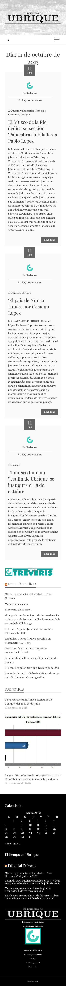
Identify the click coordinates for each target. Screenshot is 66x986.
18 (38, 829)
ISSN (26, 950)
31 (30, 837)
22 (14, 833)
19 (46, 829)
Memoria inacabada (16, 604)
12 (46, 825)
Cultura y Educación (22, 110)
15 (14, 829)
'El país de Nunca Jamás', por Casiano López (28, 306)
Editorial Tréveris (22, 865)
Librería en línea (22, 584)
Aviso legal (33, 959)
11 (38, 825)
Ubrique (25, 114)
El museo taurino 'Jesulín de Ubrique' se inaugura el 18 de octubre (31, 481)
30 (22, 837)
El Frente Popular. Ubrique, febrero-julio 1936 (32, 667)
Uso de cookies (33, 967)
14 (6, 829)
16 (22, 829)
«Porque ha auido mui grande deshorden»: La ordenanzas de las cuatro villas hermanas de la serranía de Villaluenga (32, 619)
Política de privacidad (33, 963)
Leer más (49, 239)
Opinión (15, 293)
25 (38, 833)
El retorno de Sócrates (18, 609)
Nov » (16, 843)
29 (14, 837)
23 (22, 833)
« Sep (8, 843)
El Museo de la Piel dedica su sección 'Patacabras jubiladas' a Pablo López (32, 131)
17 (30, 829)
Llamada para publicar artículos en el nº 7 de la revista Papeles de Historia (32, 882)
